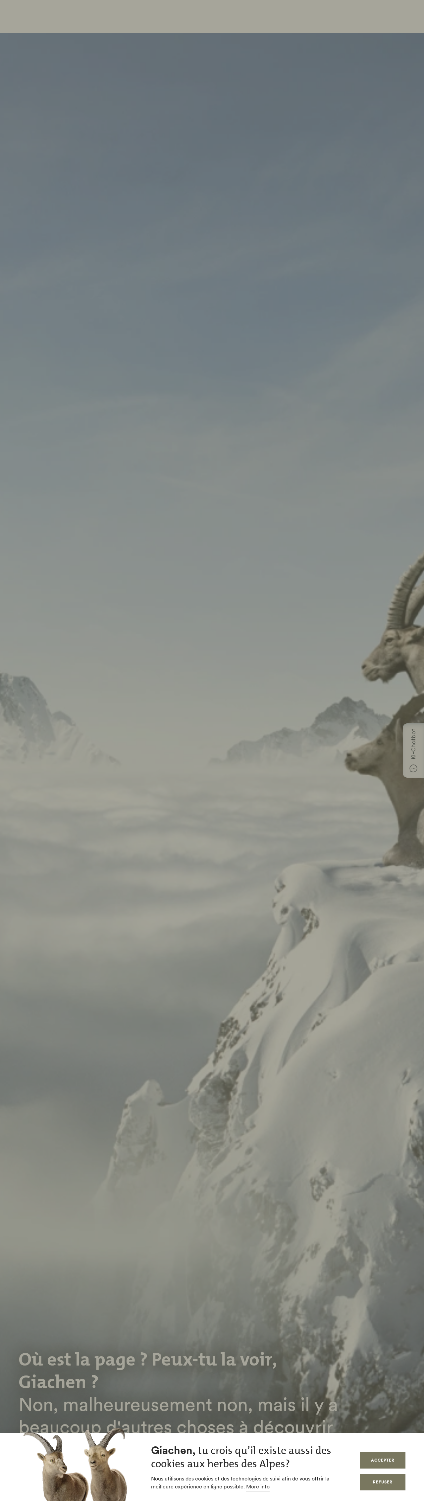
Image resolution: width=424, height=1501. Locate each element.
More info (258, 1486)
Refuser (383, 1481)
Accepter (383, 1460)
